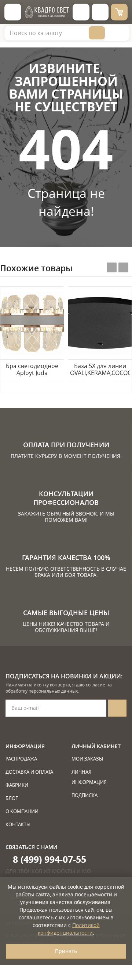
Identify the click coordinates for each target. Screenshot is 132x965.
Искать (97, 32)
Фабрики (17, 785)
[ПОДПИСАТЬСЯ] (117, 708)
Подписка (85, 795)
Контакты (18, 824)
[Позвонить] (100, 12)
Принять (66, 950)
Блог (12, 798)
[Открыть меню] (12, 12)
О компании (22, 811)
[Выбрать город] (81, 12)
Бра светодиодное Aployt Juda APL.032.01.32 (32, 370)
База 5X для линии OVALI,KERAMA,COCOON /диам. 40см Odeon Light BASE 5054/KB (100, 370)
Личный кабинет (96, 746)
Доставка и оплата (29, 772)
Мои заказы (87, 758)
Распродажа (21, 758)
